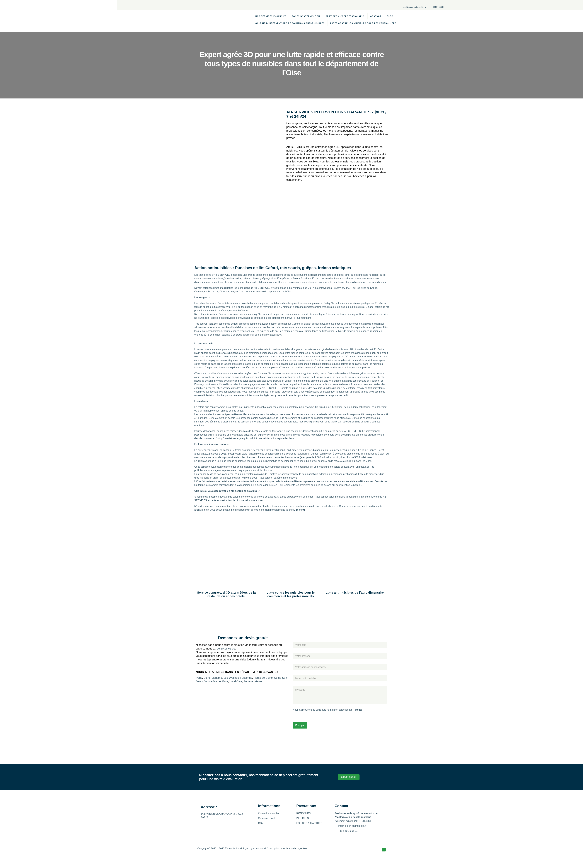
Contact (375, 16)
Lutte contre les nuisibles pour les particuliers (363, 23)
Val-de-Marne (212, 681)
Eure (225, 681)
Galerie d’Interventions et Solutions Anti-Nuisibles (290, 23)
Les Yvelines (231, 677)
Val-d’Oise (236, 681)
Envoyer (300, 725)
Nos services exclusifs (270, 16)
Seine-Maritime (213, 677)
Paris (199, 677)
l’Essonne (246, 677)
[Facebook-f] (384, 849)
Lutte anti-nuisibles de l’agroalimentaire (355, 592)
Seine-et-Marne (253, 681)
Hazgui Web (301, 848)
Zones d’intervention (306, 16)
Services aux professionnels (345, 16)
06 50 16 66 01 (226, 648)
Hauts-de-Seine (263, 677)
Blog (390, 16)
